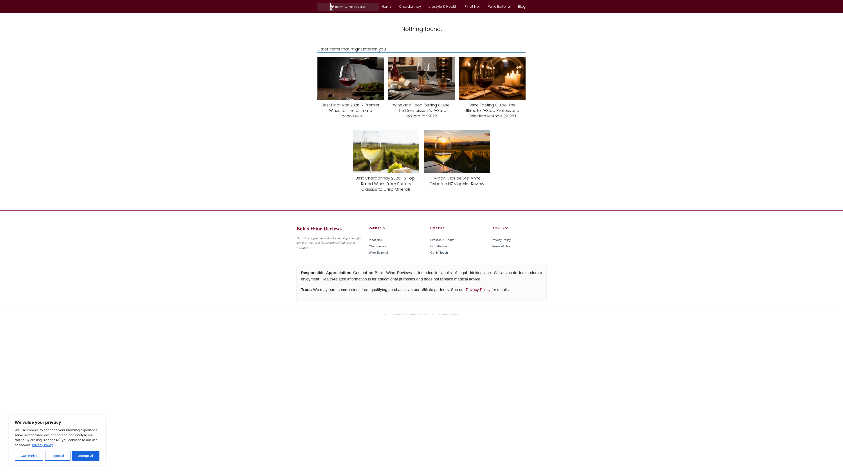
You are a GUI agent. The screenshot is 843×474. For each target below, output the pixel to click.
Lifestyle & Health (443, 6)
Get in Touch (439, 252)
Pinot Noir (473, 6)
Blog (522, 6)
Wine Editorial (499, 6)
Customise (29, 456)
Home (387, 6)
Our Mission (438, 246)
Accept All (86, 456)
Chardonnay (410, 6)
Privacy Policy (42, 445)
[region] (57, 440)
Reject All (58, 456)
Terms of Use (501, 246)
